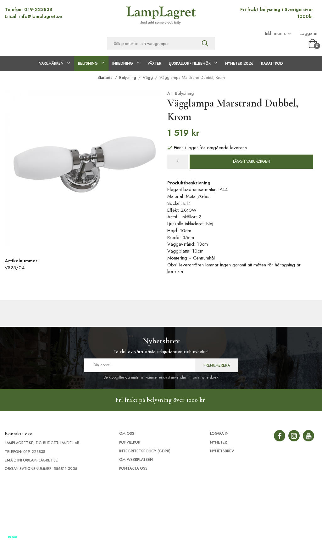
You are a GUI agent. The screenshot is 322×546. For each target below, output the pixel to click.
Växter (154, 63)
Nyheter (218, 442)
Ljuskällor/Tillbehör (190, 63)
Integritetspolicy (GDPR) (144, 451)
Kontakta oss (133, 468)
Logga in (308, 33)
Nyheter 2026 (239, 63)
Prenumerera (216, 365)
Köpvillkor (129, 442)
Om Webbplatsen (136, 459)
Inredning (122, 63)
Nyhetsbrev (222, 451)
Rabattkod (272, 63)
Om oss (126, 433)
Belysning (88, 63)
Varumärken (51, 63)
